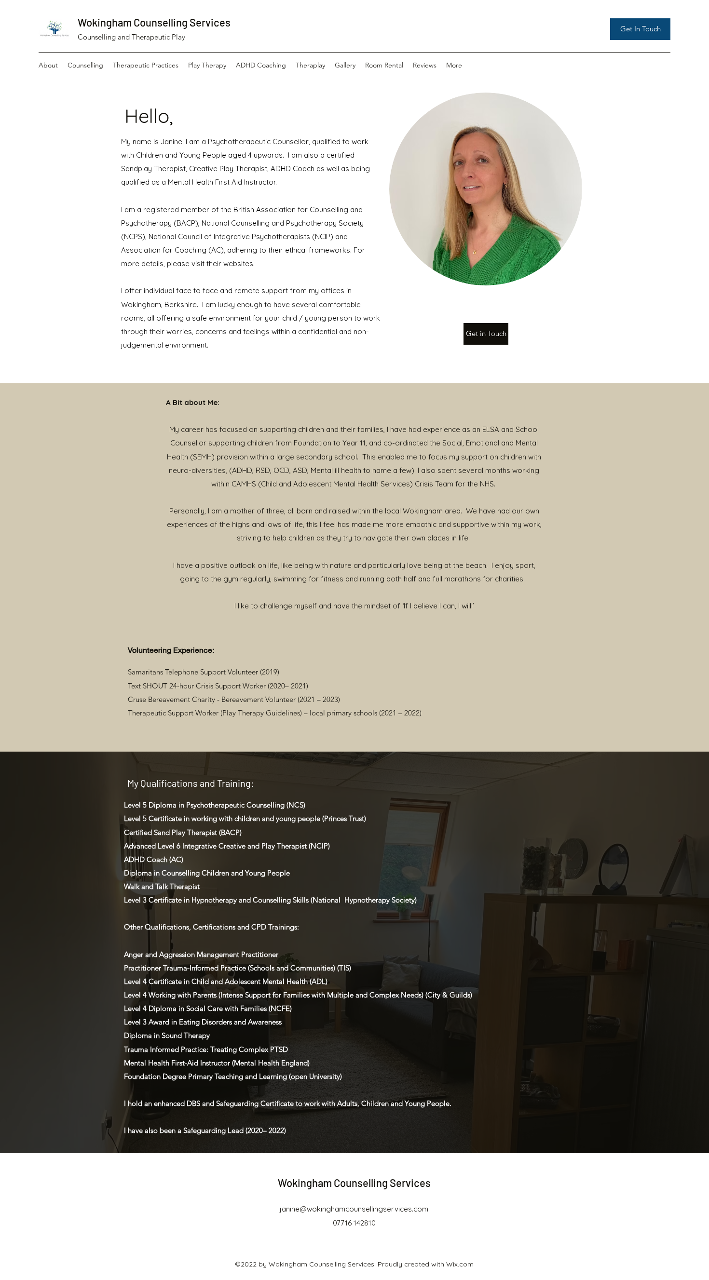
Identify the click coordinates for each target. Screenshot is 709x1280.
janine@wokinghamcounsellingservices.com (354, 1208)
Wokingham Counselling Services (154, 22)
